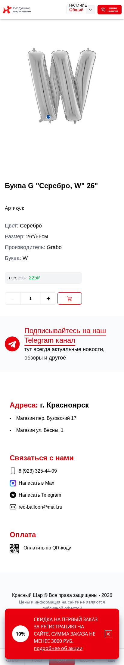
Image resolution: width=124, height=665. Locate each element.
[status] (62, 634)
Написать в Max (36, 483)
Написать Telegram (40, 495)
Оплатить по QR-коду (47, 547)
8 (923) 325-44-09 (38, 471)
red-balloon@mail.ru (40, 507)
